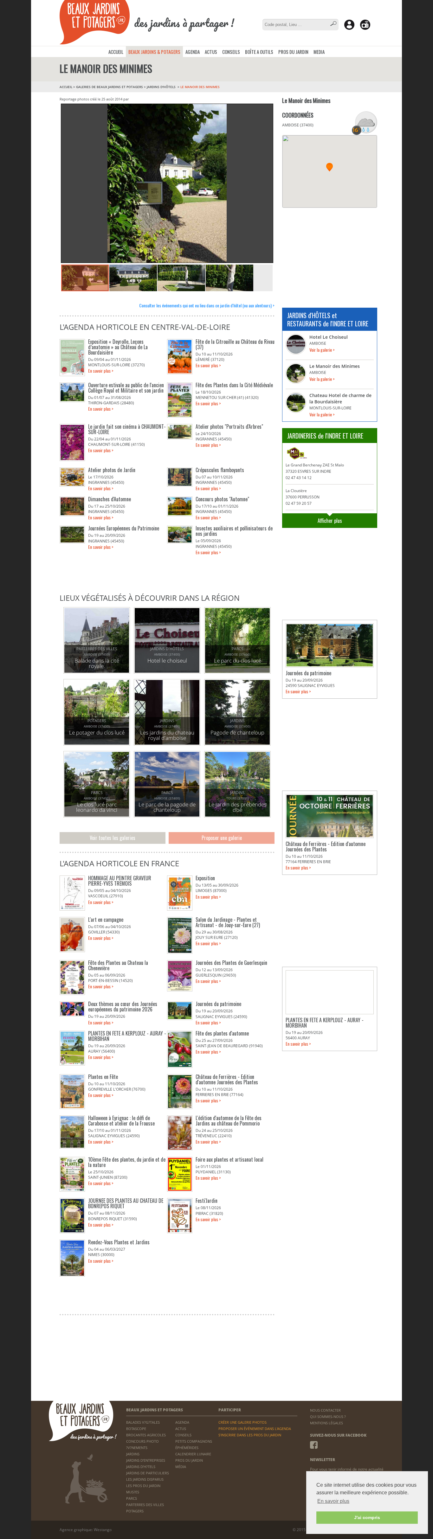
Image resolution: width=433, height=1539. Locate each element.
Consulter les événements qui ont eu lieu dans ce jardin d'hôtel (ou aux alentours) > (207, 305)
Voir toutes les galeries (112, 838)
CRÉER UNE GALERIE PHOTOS (242, 1422)
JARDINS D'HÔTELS (162, 87)
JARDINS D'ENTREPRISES (145, 1460)
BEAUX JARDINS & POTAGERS (154, 51)
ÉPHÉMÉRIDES (186, 1447)
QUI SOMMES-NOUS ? (328, 1416)
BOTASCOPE (136, 1428)
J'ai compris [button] (367, 1517)
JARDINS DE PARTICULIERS (147, 1473)
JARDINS (132, 1454)
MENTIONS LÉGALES (326, 1422)
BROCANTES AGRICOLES (146, 1435)
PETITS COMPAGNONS (193, 1441)
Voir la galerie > (322, 349)
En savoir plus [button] (333, 1501)
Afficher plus (330, 520)
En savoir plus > (100, 370)
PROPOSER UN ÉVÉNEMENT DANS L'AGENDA (254, 1428)
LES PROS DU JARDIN (143, 1485)
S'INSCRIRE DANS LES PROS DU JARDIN (249, 1435)
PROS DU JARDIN (293, 51)
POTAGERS (135, 1511)
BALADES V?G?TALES (143, 1422)
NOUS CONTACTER (325, 1410)
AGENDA (192, 51)
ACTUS (211, 51)
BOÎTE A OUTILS (259, 51)
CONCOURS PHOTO (142, 1441)
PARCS (131, 1498)
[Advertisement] (329, 253)
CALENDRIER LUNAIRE (193, 1454)
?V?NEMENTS (136, 1447)
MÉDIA (180, 1466)
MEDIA (319, 51)
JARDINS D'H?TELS (140, 1466)
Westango (103, 1529)
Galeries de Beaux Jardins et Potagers (109, 87)
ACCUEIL (115, 51)
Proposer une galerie (222, 838)
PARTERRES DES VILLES (145, 1504)
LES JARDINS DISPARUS (145, 1479)
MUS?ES (132, 1492)
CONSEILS (231, 51)
